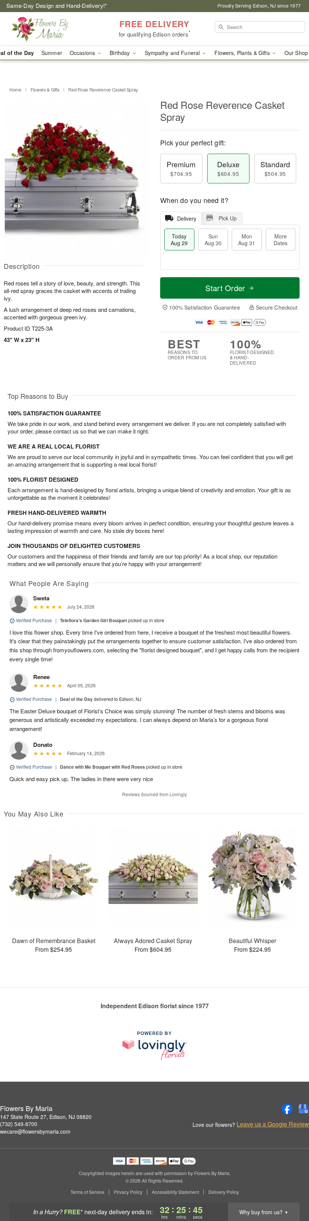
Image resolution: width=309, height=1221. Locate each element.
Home (15, 89)
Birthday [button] (120, 52)
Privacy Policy (128, 1192)
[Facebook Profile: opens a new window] (287, 1108)
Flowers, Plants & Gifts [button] (242, 52)
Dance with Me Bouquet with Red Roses (102, 766)
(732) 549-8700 (18, 1124)
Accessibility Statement (175, 1192)
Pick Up (228, 218)
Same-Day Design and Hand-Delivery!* (56, 5)
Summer (51, 52)
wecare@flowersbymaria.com (35, 1131)
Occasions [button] (83, 52)
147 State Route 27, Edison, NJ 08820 (46, 1116)
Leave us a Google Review (273, 1124)
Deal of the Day (76, 699)
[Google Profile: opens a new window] (303, 1108)
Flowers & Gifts (45, 89)
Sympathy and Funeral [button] (173, 52)
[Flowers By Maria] (52, 29)
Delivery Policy (223, 1192)
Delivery (186, 218)
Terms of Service (87, 1192)
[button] (289, 1189)
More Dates (281, 239)
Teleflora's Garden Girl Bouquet (93, 620)
